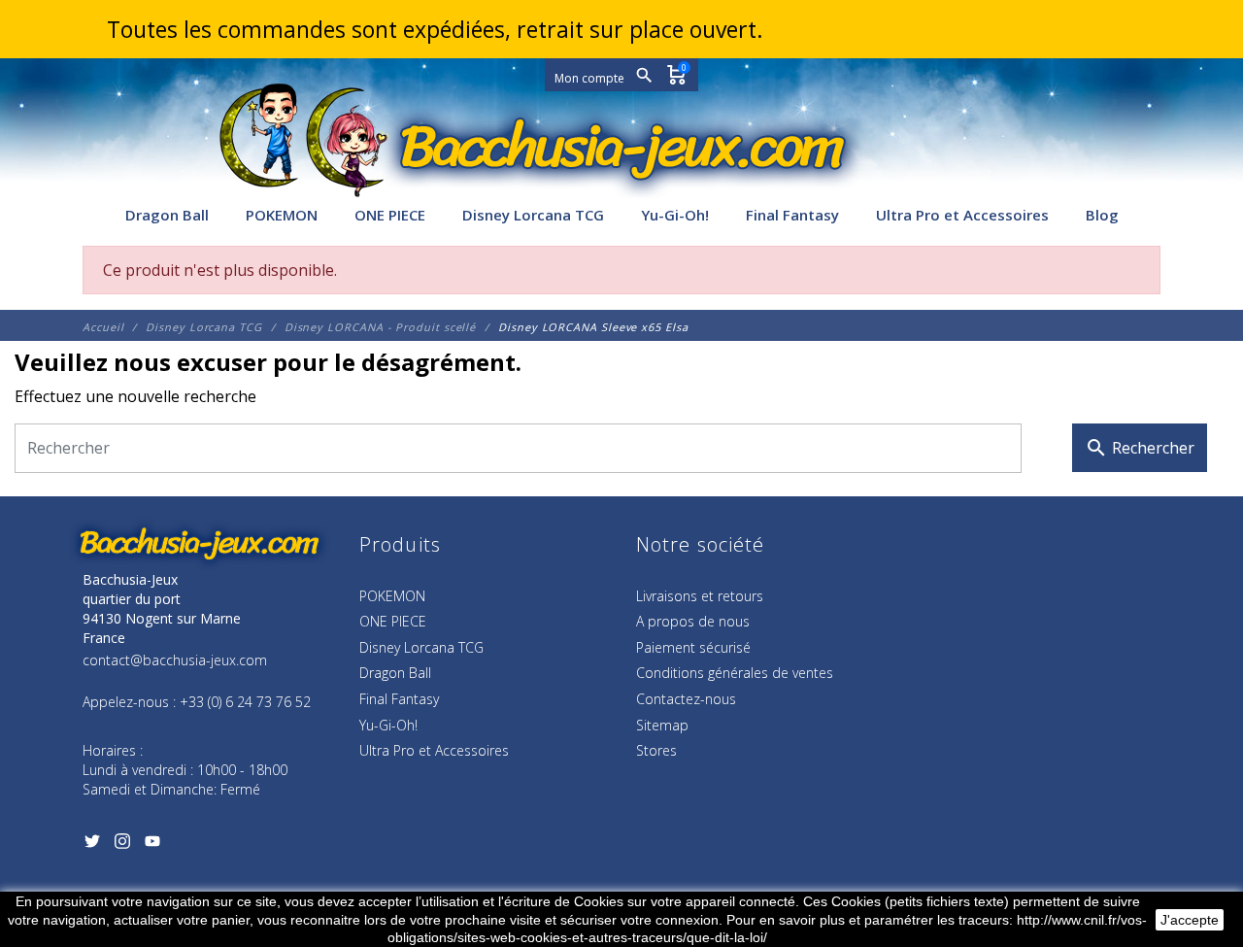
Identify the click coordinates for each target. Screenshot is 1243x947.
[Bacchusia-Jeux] (621, 147)
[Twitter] (92, 845)
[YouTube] (152, 845)
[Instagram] (122, 845)
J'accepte (1189, 920)
